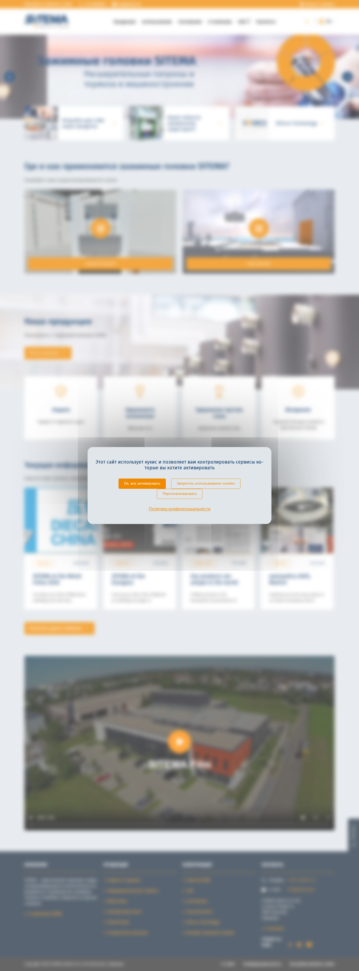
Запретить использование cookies (206, 483)
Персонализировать (179, 493)
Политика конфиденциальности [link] (180, 509)
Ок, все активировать (142, 483)
